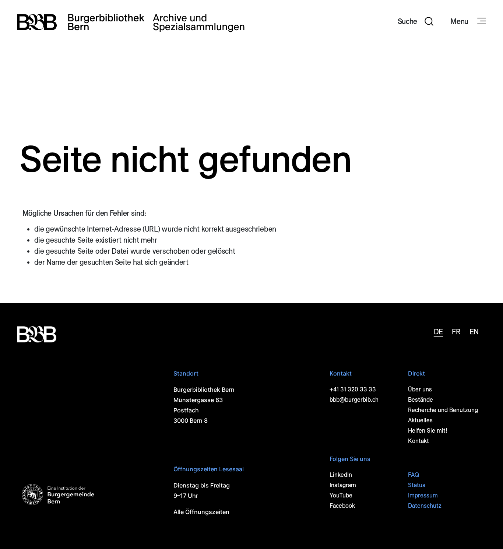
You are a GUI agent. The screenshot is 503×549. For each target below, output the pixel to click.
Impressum (423, 495)
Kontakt (418, 441)
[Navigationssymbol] (481, 21)
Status (416, 485)
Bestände (420, 400)
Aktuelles (420, 420)
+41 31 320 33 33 (353, 389)
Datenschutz (425, 506)
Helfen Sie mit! (427, 430)
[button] (416, 22)
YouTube (341, 495)
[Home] (131, 22)
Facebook (342, 506)
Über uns (420, 389)
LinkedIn (341, 475)
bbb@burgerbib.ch (354, 400)
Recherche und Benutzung (443, 410)
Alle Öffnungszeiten (201, 511)
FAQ (413, 475)
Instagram (343, 485)
